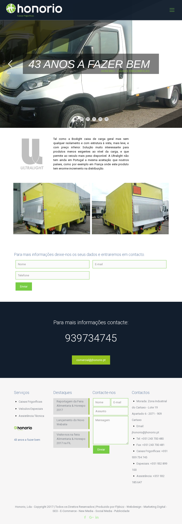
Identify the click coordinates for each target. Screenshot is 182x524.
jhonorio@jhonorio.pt (145, 432)
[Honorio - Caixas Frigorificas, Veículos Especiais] (34, 10)
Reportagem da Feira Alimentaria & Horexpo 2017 (71, 406)
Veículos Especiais (31, 408)
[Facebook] (85, 517)
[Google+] (91, 517)
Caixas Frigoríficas (30, 401)
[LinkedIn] (97, 517)
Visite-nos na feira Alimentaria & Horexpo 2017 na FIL (71, 439)
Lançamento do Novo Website (70, 422)
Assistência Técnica (31, 416)
